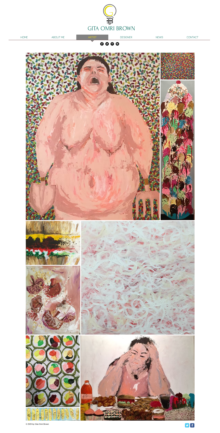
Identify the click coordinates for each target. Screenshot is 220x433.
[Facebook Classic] (192, 425)
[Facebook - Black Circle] (102, 44)
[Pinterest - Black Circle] (112, 44)
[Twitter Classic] (187, 425)
